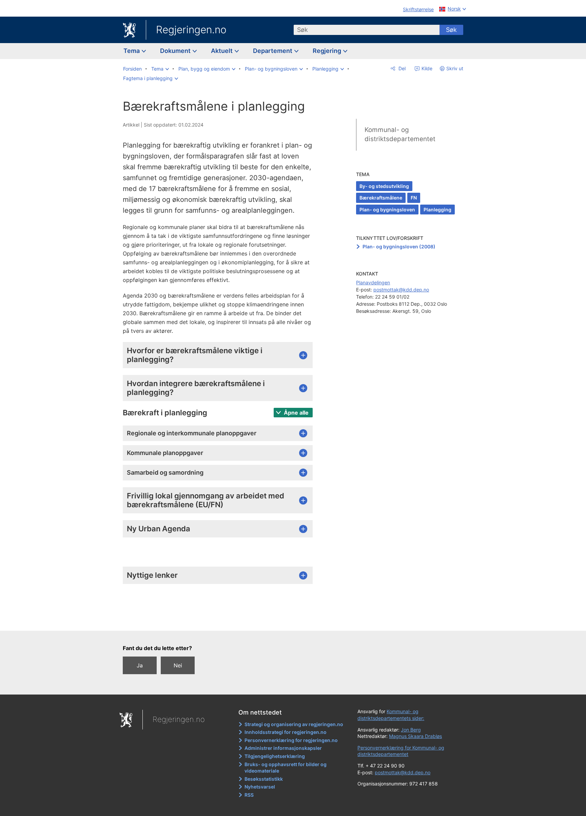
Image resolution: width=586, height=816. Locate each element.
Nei (178, 665)
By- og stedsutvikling (384, 186)
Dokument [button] (176, 50)
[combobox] (367, 30)
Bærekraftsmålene (380, 198)
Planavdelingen (373, 282)
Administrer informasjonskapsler (283, 748)
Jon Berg (411, 730)
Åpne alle (295, 412)
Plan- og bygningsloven (387, 209)
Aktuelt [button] (222, 50)
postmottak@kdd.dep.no (401, 289)
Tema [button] (132, 50)
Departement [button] (273, 50)
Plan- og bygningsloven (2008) (399, 246)
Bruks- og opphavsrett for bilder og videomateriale (286, 767)
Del (401, 68)
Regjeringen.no (191, 29)
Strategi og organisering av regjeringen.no (294, 724)
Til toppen (221, 621)
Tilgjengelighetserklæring (275, 756)
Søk (451, 29)
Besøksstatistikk (264, 779)
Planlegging (437, 209)
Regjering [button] (328, 50)
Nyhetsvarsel (260, 787)
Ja (140, 665)
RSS (249, 795)
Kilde (426, 68)
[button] (160, 68)
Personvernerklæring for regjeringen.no (291, 740)
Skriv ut (454, 68)
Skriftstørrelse (418, 9)
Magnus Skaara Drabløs (415, 736)
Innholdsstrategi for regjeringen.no (286, 732)
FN (414, 198)
